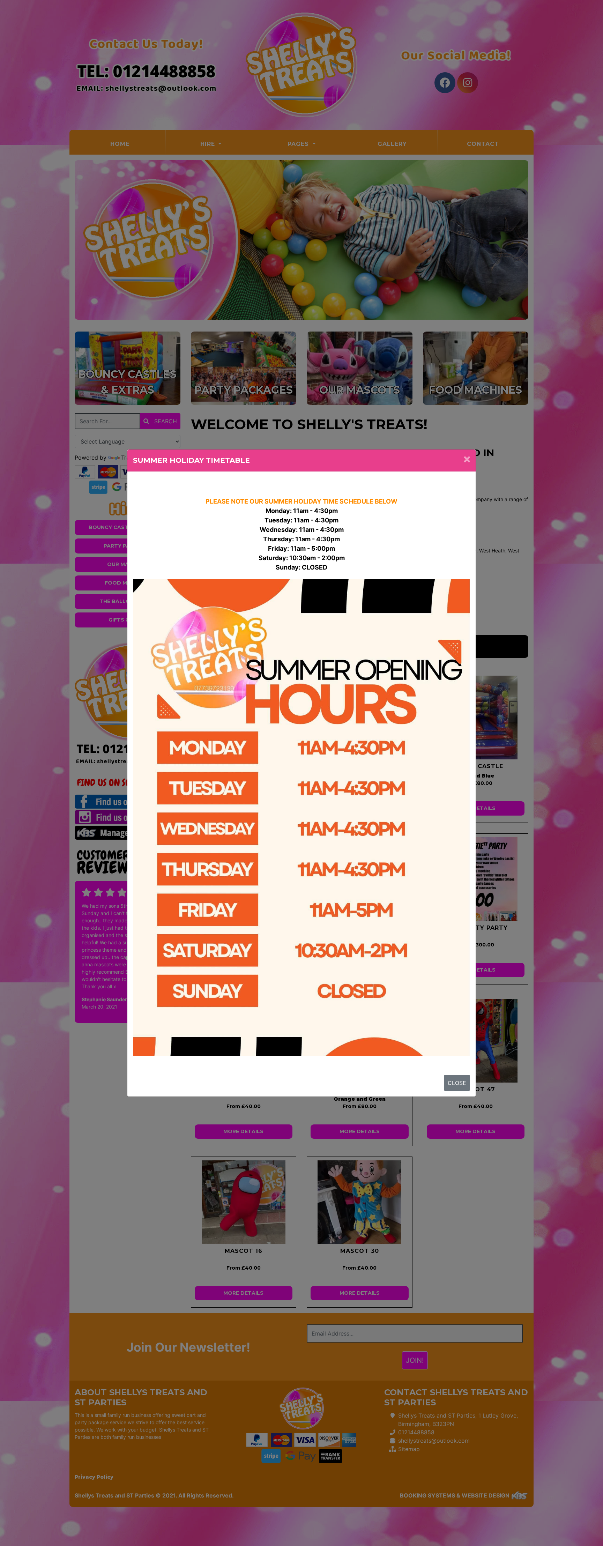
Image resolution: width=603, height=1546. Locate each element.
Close (457, 1082)
